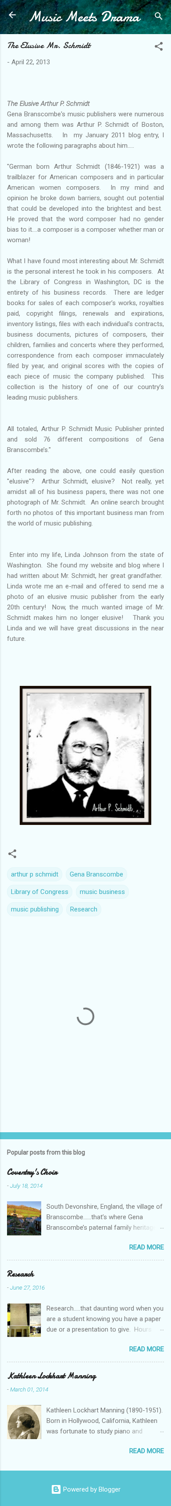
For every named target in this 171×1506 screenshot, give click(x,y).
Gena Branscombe (96, 874)
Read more (146, 1247)
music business (102, 892)
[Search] (158, 17)
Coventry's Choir (32, 1172)
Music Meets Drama (83, 17)
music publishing (35, 909)
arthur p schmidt (34, 874)
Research (83, 909)
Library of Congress (39, 892)
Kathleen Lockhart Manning (51, 1375)
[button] (158, 48)
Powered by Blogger (91, 1489)
